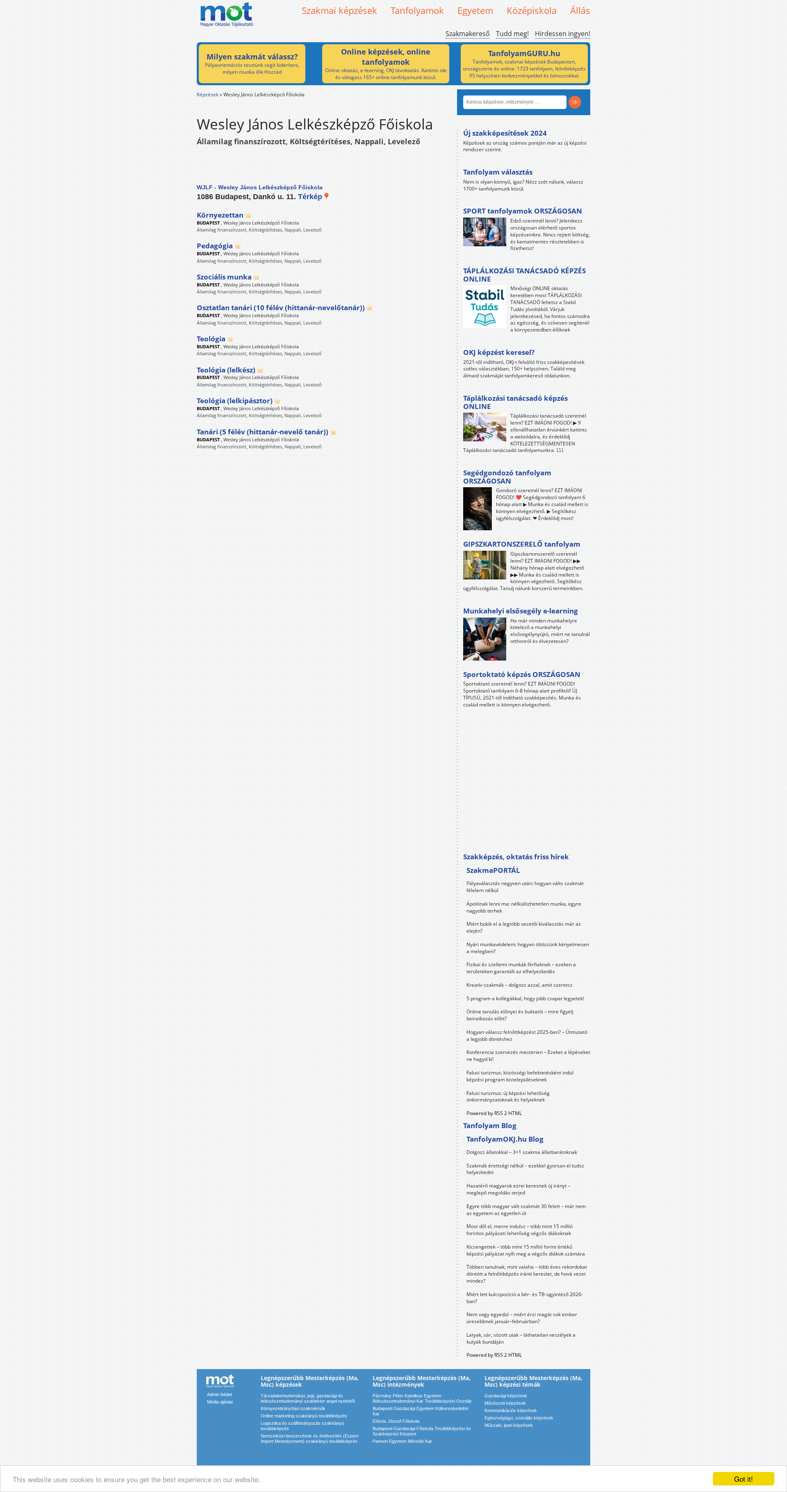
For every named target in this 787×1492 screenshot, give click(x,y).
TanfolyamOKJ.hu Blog (505, 1139)
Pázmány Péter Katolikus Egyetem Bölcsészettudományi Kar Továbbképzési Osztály (422, 1398)
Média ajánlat (220, 1401)
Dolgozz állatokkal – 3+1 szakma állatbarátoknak (521, 1152)
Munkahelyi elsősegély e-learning (520, 610)
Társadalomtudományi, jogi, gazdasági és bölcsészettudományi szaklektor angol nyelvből (308, 1398)
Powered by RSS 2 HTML (494, 1113)
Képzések (207, 94)
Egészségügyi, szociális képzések (518, 1417)
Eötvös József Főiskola (396, 1421)
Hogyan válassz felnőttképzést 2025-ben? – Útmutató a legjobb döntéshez (526, 1035)
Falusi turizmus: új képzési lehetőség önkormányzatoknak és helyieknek (508, 1097)
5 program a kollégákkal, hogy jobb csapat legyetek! (525, 998)
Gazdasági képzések (505, 1395)
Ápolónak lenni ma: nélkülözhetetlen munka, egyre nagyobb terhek (523, 907)
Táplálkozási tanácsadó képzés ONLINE (515, 402)
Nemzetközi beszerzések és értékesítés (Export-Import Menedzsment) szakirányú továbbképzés (310, 1438)
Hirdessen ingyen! (562, 33)
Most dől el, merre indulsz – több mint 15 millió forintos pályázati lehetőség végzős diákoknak (519, 1230)
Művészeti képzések (505, 1403)
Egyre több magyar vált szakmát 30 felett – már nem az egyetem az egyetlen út (526, 1210)
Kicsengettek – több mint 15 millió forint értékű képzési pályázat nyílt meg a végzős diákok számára (525, 1250)
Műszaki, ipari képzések (508, 1425)
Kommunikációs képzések (510, 1410)
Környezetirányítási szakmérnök (293, 1408)
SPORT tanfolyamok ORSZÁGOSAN (522, 211)
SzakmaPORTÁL (493, 870)
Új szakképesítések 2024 (505, 133)
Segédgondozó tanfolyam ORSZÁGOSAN (507, 477)
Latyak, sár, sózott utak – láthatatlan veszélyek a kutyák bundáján (520, 1338)
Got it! (743, 1479)
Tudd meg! (512, 33)
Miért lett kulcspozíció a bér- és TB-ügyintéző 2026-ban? (524, 1298)
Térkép (311, 197)
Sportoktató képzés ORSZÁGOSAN (521, 674)
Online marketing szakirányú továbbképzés (304, 1415)
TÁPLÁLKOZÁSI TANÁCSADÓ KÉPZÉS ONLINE (524, 275)
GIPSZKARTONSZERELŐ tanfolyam (521, 544)
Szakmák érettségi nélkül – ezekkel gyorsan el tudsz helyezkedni (525, 1169)
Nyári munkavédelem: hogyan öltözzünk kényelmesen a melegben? (527, 948)
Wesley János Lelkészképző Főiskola (261, 223)
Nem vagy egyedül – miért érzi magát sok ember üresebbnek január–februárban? (521, 1318)
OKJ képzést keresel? (499, 352)
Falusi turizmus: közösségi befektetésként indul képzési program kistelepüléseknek (519, 1076)
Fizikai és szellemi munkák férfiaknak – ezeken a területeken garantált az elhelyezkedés (521, 968)
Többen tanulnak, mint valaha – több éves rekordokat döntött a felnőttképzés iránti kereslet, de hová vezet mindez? (526, 1273)
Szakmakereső (468, 33)
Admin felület (219, 1394)
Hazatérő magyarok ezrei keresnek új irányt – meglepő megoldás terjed (518, 1189)
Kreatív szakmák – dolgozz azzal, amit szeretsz (519, 984)
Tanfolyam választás (497, 172)
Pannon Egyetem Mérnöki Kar (402, 1441)
